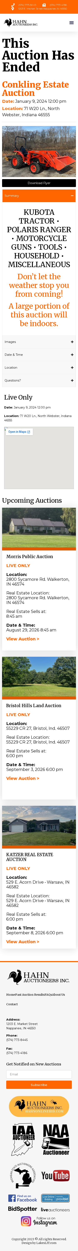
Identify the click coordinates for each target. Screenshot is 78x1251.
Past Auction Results (30, 995)
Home (10, 995)
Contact (12, 1004)
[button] (71, 22)
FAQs (48, 995)
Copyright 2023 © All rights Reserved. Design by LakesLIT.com (39, 1241)
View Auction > (22, 638)
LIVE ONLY (18, 565)
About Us (58, 995)
